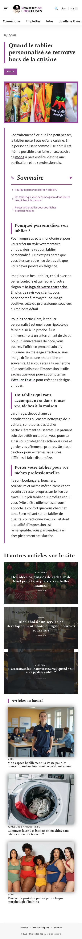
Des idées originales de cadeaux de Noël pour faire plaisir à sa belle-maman (41, 581)
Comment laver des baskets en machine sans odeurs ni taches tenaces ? (38, 832)
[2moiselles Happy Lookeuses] (27, 8)
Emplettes (41, 573)
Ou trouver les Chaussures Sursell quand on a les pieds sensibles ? (41, 670)
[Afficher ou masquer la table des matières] (57, 178)
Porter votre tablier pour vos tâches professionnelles (35, 209)
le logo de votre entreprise (46, 287)
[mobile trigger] (7, 8)
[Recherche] (56, 8)
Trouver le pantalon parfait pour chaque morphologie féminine (35, 900)
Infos (41, 617)
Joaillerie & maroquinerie (24, 827)
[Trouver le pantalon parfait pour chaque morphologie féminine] (41, 867)
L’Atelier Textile (23, 380)
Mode (10, 71)
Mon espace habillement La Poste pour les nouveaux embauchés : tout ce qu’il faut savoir (39, 765)
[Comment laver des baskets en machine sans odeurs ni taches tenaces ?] (41, 799)
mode (19, 157)
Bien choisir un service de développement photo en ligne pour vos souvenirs (41, 626)
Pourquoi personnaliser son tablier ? (36, 190)
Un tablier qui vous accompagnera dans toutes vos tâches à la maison (42, 198)
